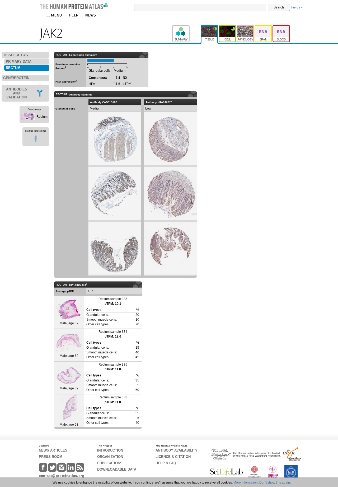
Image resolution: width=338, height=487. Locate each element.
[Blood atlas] (281, 27)
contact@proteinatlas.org (61, 476)
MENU (56, 15)
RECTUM (13, 68)
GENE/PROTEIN (16, 78)
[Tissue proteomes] (35, 139)
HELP (73, 15)
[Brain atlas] (264, 27)
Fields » (297, 7)
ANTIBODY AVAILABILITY (177, 450)
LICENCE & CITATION (173, 457)
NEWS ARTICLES (53, 450)
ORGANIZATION (110, 457)
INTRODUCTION (110, 450)
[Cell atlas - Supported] (228, 27)
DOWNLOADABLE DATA (116, 469)
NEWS (90, 15)
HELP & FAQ (166, 463)
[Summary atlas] (186, 27)
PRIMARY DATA (18, 61)
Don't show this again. (275, 482)
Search (279, 7)
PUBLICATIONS (110, 463)
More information (245, 482)
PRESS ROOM (50, 457)
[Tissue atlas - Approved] (210, 27)
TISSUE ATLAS (15, 55)
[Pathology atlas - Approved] (246, 27)
